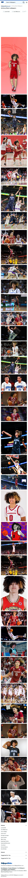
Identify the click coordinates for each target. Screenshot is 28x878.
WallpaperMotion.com (5, 6)
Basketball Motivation (5, 843)
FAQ (2, 871)
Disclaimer (21, 870)
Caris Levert (3, 833)
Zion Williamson (16, 11)
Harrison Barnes (4, 847)
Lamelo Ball (7, 11)
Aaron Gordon (4, 837)
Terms (11, 871)
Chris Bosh (3, 845)
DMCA (25, 870)
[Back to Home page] (2, 2)
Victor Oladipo (4, 831)
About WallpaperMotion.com (7, 870)
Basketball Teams (5, 841)
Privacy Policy (6, 871)
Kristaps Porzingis (5, 835)
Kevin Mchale (3, 848)
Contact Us (15, 870)
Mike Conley (3, 839)
